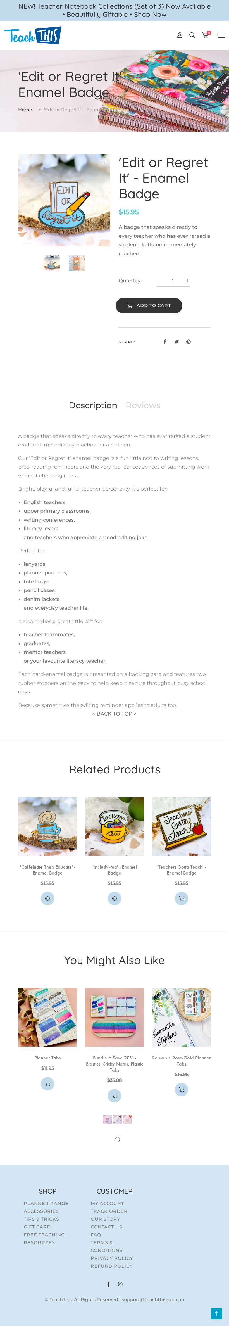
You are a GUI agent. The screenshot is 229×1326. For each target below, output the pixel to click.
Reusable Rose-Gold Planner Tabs (181, 1060)
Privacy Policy (112, 1258)
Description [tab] (93, 405)
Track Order (109, 1211)
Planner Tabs (47, 1057)
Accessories (41, 1211)
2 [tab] (68, 232)
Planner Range (46, 1203)
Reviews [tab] (143, 405)
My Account (107, 1203)
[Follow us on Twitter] (176, 341)
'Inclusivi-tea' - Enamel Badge (114, 870)
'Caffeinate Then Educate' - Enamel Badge (47, 870)
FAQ (96, 1234)
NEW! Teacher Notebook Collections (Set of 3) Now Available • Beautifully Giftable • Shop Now (114, 10)
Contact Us (106, 1227)
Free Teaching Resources (44, 1238)
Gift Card (37, 1227)
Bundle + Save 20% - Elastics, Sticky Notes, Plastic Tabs (114, 1063)
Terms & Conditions (107, 1246)
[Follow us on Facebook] (165, 341)
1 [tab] (61, 232)
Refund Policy (112, 1266)
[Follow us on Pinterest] (188, 341)
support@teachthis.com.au (153, 1299)
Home (25, 109)
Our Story (105, 1219)
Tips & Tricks (41, 1219)
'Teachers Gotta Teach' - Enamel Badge (181, 870)
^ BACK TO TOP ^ (114, 714)
